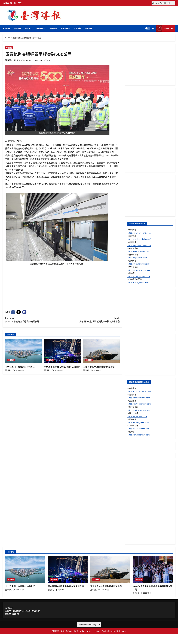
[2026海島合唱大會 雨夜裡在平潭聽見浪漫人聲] (153, 569)
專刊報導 (40, 28)
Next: (99, 320)
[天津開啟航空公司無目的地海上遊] (101, 351)
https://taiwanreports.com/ (139, 233)
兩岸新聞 (17, 28)
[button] (153, 28)
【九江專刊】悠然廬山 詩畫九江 (20, 367)
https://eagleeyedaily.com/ (139, 239)
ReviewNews (107, 631)
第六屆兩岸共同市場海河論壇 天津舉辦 (62, 367)
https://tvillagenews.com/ (138, 282)
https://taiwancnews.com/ (138, 270)
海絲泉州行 (65, 28)
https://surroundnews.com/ (139, 245)
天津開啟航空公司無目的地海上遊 (99, 367)
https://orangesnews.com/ (138, 276)
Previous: (22, 320)
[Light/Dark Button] (147, 28)
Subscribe (168, 28)
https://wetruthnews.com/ (138, 251)
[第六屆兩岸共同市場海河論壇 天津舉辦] (62, 351)
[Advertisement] (62, 289)
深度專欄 (77, 28)
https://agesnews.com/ (137, 257)
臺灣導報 (9, 60)
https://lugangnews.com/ (138, 264)
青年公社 (28, 28)
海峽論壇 (53, 28)
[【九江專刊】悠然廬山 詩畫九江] (23, 351)
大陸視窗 (6, 28)
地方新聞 (88, 28)
